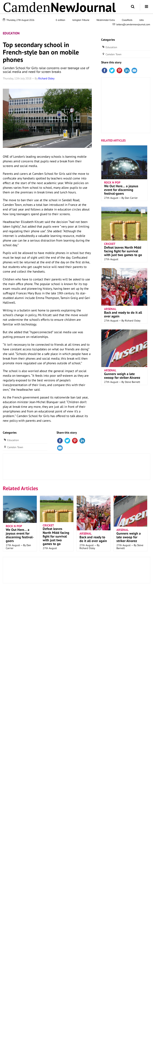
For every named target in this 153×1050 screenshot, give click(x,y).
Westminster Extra (105, 20)
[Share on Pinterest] (74, 440)
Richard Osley (46, 78)
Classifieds (127, 20)
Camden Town (15, 447)
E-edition (60, 20)
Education (11, 33)
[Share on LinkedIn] (82, 440)
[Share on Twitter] (67, 440)
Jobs (141, 20)
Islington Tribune (80, 20)
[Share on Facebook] (60, 440)
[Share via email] (60, 447)
